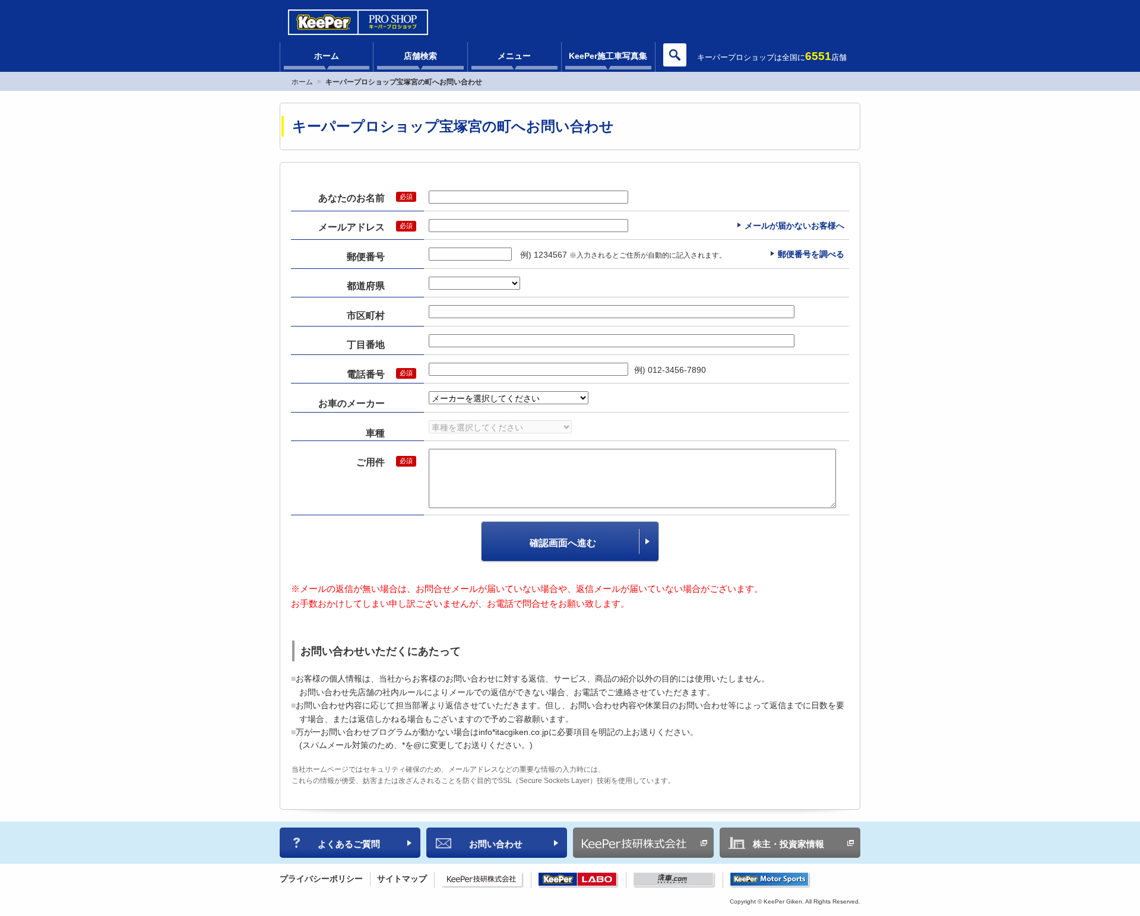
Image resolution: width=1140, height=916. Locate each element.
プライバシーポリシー (321, 878)
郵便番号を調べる (811, 254)
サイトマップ (402, 878)
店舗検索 (420, 56)
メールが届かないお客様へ (794, 225)
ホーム (326, 56)
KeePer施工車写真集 (608, 56)
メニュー (514, 56)
